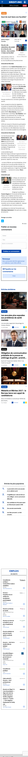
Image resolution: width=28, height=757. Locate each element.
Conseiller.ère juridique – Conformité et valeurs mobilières (9, 582)
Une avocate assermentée (14, 508)
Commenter (16, 327)
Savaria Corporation (7, 673)
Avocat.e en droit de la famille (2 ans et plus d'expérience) (8, 622)
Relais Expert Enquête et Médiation (7, 603)
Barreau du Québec (6, 616)
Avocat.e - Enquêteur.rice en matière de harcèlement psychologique (7, 596)
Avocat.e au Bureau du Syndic (8, 609)
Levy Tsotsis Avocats (7, 707)
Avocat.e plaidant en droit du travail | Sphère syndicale (8, 633)
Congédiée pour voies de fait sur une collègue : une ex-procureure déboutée (16, 497)
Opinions (4, 349)
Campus (4, 13)
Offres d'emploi (14, 5)
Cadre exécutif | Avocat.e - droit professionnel (7, 680)
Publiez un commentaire (11, 251)
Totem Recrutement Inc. (7, 588)
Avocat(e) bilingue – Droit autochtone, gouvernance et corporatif (8, 656)
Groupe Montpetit (6, 638)
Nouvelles (4, 311)
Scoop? (24, 5)
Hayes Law (5, 664)
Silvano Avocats (6, 627)
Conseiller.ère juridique (6, 669)
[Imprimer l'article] (26, 327)
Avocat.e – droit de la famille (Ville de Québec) (8, 644)
